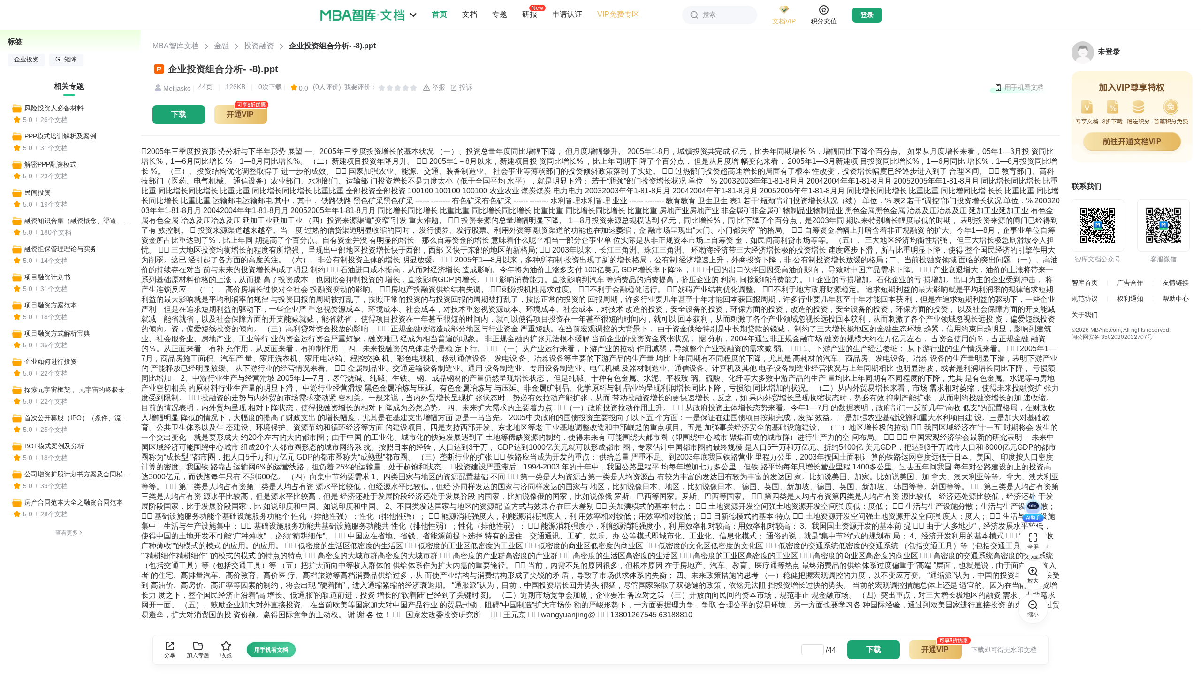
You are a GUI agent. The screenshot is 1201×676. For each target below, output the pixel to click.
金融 (221, 46)
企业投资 (26, 59)
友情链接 (1176, 282)
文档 (469, 14)
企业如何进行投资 (50, 361)
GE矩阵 (65, 59)
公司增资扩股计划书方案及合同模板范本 (78, 474)
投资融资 (259, 46)
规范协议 (1085, 298)
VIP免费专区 (618, 14)
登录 (867, 15)
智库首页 (1085, 282)
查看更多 (66, 533)
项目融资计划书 (47, 277)
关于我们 (1085, 314)
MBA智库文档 (175, 46)
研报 (529, 14)
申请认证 (567, 14)
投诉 (464, 87)
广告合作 (1130, 282)
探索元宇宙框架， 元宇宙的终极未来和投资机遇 (78, 389)
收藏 (226, 655)
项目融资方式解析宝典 (57, 333)
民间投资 (37, 192)
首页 (439, 14)
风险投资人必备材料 (54, 108)
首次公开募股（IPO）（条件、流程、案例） (78, 418)
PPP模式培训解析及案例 (60, 136)
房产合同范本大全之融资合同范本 (73, 502)
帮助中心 (1176, 298)
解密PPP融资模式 (50, 164)
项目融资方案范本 (50, 305)
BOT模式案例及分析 (54, 446)
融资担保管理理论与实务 (60, 249)
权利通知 (1130, 298)
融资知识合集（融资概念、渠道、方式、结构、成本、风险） (78, 220)
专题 (499, 14)
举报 (437, 87)
